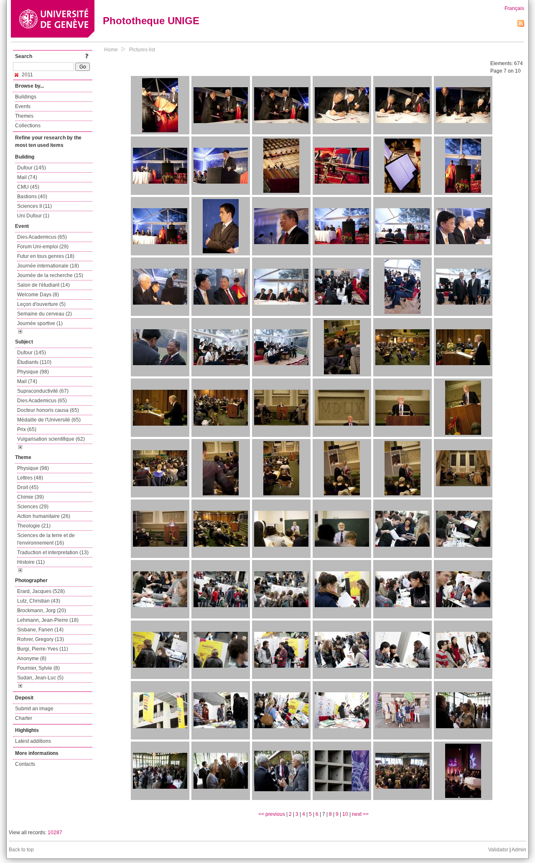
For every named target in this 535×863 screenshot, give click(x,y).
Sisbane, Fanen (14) (40, 630)
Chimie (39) (30, 497)
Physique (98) (33, 372)
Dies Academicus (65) (42, 237)
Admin (519, 850)
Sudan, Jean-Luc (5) (40, 678)
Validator (498, 850)
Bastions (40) (32, 196)
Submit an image (34, 709)
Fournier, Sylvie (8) (38, 668)
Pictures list (142, 50)
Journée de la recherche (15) (50, 275)
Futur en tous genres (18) (45, 256)
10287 (55, 832)
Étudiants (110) (34, 362)
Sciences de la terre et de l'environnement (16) (46, 539)
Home (111, 50)
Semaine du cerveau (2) (44, 314)
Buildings (25, 97)
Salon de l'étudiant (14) (43, 285)
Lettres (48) (30, 478)
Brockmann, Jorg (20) (41, 610)
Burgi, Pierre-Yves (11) (42, 649)
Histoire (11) (31, 562)
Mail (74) (27, 177)
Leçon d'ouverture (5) (41, 304)
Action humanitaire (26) (43, 516)
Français (514, 8)
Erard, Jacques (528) (41, 591)
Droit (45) (27, 487)
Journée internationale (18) (48, 266)
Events (23, 106)
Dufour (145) (31, 168)
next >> (360, 814)
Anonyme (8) (31, 658)
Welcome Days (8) (38, 295)
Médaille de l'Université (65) (49, 420)
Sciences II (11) (34, 206)
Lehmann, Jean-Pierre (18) (48, 620)
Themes (24, 116)
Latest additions (33, 741)
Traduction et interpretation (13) (53, 552)
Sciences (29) (32, 507)
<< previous (271, 814)
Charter (23, 718)
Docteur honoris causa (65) (48, 410)
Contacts (25, 764)
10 (345, 814)
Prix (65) (26, 429)
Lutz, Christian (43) (38, 601)
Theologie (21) (34, 526)
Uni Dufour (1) (33, 216)
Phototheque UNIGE (151, 20)
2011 (26, 75)
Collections (28, 126)
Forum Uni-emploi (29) (43, 247)
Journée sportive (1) (40, 323)
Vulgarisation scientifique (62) (51, 439)
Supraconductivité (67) (43, 391)
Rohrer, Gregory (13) (40, 639)
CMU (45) (28, 187)
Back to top (21, 850)
